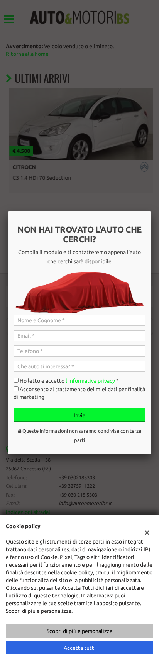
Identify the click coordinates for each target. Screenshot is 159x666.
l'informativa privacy (90, 381)
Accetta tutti (80, 648)
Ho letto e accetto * (69, 381)
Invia (79, 415)
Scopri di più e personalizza (79, 631)
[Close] (151, 211)
